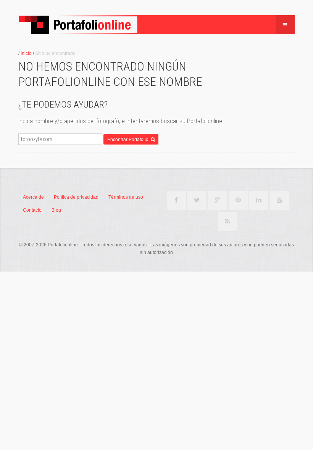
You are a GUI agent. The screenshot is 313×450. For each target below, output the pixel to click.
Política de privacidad (76, 197)
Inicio (26, 53)
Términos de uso (125, 197)
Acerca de (33, 197)
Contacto (32, 210)
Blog (56, 210)
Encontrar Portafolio (129, 139)
